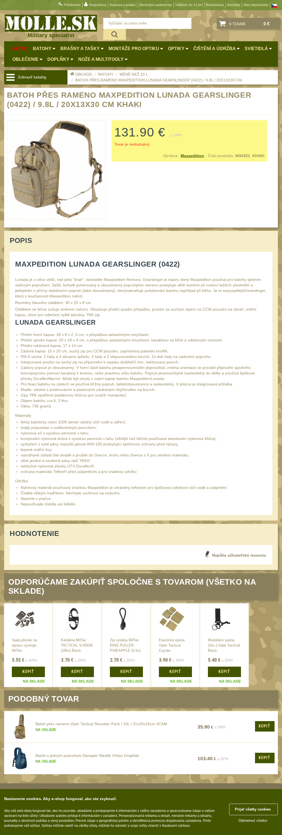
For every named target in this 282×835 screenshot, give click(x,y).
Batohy (105, 74)
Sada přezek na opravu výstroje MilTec (24, 645)
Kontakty (233, 5)
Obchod (83, 74)
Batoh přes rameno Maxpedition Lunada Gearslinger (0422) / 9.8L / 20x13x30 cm (158, 80)
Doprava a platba (122, 5)
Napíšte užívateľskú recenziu (239, 555)
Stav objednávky (255, 5)
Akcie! (20, 48)
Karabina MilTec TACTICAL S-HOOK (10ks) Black (77, 645)
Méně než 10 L (134, 74)
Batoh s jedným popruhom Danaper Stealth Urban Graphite (87, 755)
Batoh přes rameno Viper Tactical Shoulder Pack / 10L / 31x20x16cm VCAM (101, 724)
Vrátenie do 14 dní (189, 5)
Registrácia (97, 5)
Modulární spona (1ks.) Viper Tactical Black (224, 645)
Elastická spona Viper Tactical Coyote (172, 645)
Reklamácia (215, 5)
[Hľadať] (114, 34)
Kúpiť (264, 726)
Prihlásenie (72, 5)
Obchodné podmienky (155, 5)
